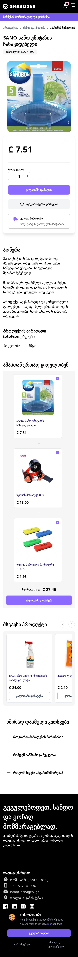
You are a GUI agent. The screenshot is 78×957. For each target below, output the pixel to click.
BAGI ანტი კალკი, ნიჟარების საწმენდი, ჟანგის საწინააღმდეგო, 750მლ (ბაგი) (29, 678)
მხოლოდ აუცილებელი (55, 944)
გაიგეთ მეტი (54, 924)
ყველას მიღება (39, 933)
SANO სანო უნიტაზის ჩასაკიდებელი (30, 423)
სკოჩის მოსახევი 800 (30, 495)
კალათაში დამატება (39, 190)
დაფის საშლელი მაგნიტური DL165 (35, 567)
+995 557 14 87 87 (23, 886)
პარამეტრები (22, 944)
